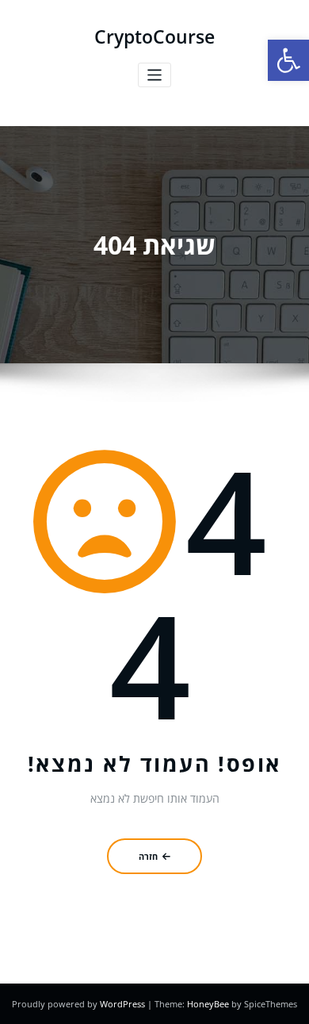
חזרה (148, 856)
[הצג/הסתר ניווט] (155, 75)
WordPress (123, 1004)
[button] (288, 60)
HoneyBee (208, 1004)
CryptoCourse (154, 37)
